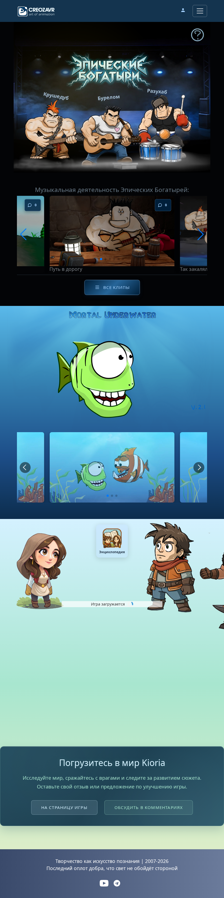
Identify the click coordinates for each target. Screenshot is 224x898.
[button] (183, 11)
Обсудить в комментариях (148, 807)
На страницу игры (64, 807)
